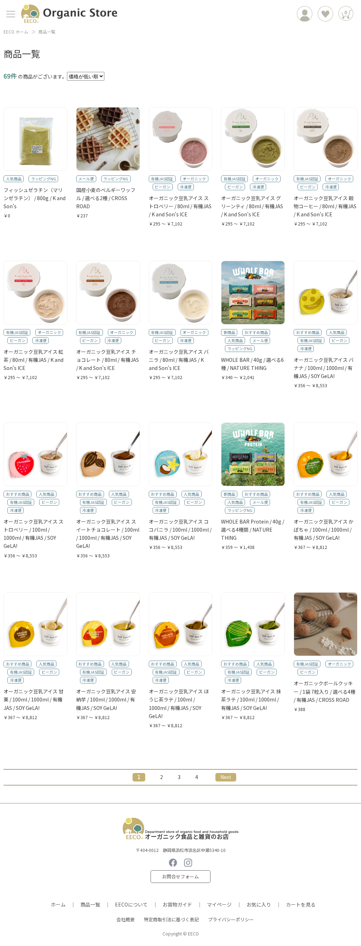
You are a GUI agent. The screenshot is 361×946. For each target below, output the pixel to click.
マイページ (219, 904)
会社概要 (125, 919)
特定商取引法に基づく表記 (171, 919)
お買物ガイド (177, 904)
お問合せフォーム (180, 876)
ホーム (58, 904)
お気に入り (258, 904)
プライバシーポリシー (231, 919)
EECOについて (131, 904)
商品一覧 (90, 904)
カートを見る (301, 904)
